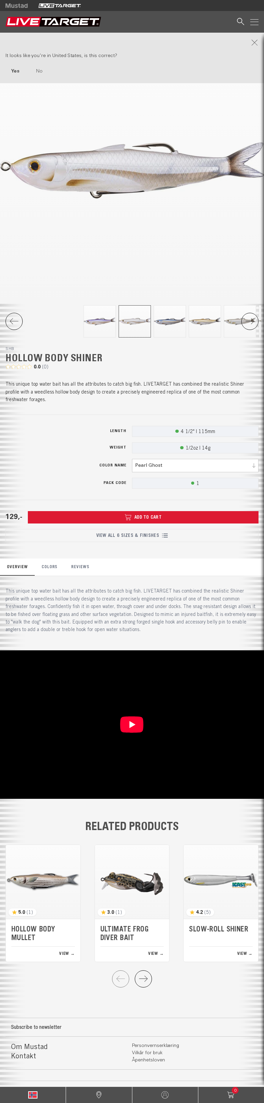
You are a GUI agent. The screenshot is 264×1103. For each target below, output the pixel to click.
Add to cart (148, 517)
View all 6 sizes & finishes (127, 535)
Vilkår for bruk (147, 1052)
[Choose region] (33, 1095)
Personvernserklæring (155, 1045)
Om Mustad (29, 1046)
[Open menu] (254, 21)
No (39, 71)
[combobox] (195, 465)
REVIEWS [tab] (80, 566)
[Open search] (240, 21)
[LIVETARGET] (59, 5)
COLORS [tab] (50, 566)
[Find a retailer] (99, 1095)
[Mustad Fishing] (19, 5)
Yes (15, 71)
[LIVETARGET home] (53, 22)
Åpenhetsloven (148, 1060)
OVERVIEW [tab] (17, 566)
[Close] (132, 42)
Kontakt (23, 1055)
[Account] (165, 1095)
